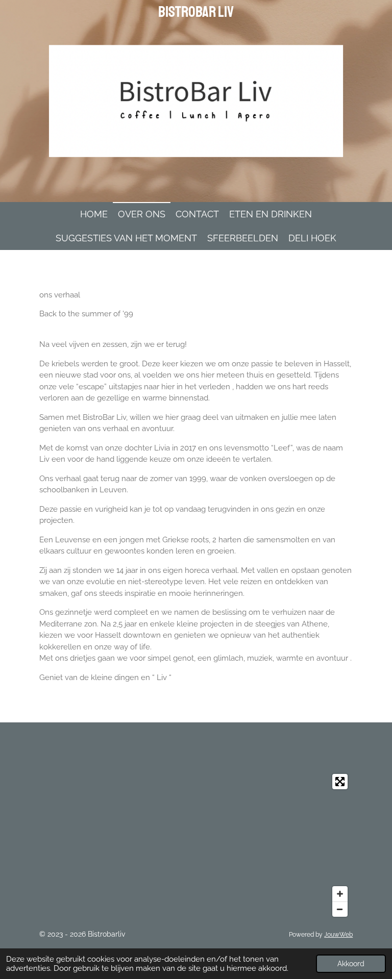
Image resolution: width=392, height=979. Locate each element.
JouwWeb (338, 934)
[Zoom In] (340, 893)
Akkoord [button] (350, 964)
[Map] (196, 845)
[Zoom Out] (340, 909)
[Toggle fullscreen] (340, 781)
